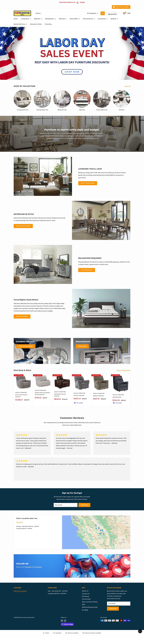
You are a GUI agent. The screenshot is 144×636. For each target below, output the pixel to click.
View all (128, 86)
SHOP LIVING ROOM (88, 183)
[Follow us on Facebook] (62, 621)
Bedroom (37, 19)
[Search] (103, 13)
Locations (19, 522)
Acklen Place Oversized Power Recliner (42, 393)
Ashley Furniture (21, 392)
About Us (85, 591)
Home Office (74, 19)
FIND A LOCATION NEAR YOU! (23, 7)
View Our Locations (20, 591)
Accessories (102, 19)
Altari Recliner (117, 397)
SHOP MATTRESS (22, 316)
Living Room (25, 19)
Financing (48, 24)
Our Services (86, 599)
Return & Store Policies (90, 602)
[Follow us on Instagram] (65, 621)
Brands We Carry (19, 24)
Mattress (62, 19)
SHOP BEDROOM (86, 270)
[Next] (130, 389)
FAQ (83, 604)
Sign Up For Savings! (122, 7)
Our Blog (85, 610)
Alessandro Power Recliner (60, 395)
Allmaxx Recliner (79, 395)
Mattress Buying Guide (90, 607)
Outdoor (113, 19)
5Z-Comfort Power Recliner (21, 395)
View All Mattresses (124, 370)
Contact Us (86, 594)
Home (16, 19)
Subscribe (84, 505)
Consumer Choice (36, 24)
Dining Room (49, 19)
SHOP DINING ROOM (23, 226)
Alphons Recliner (98, 396)
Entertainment (88, 19)
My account (112, 14)
